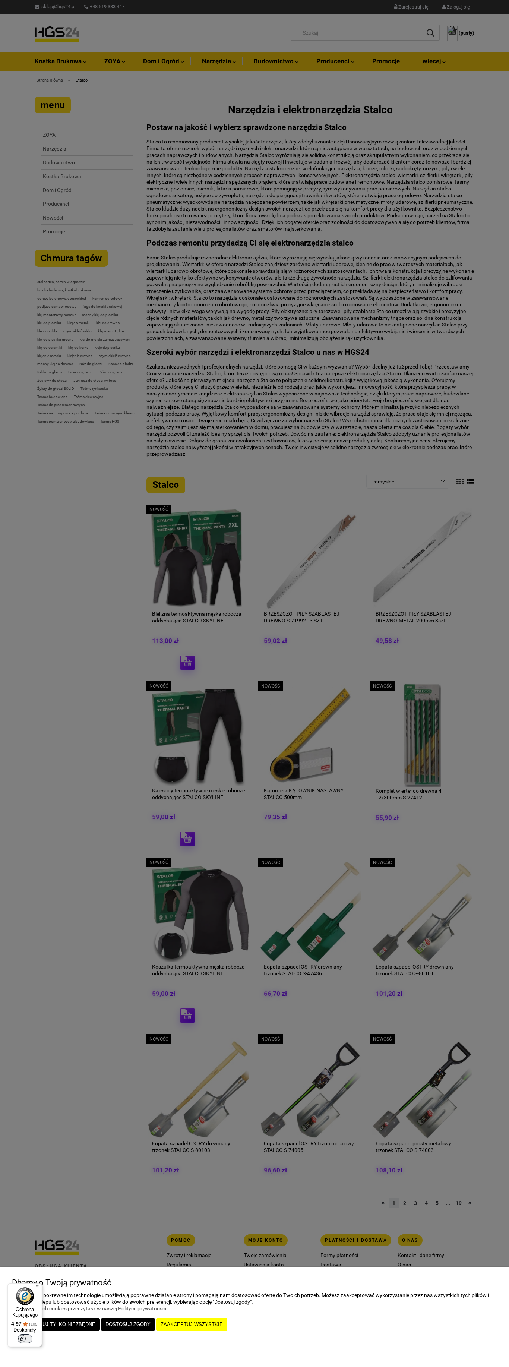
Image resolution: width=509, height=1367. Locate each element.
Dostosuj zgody (128, 1324)
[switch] (25, 1338)
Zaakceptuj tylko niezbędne (55, 1324)
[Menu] (37, 1287)
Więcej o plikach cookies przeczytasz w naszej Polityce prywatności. (90, 1308)
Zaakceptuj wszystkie (192, 1324)
